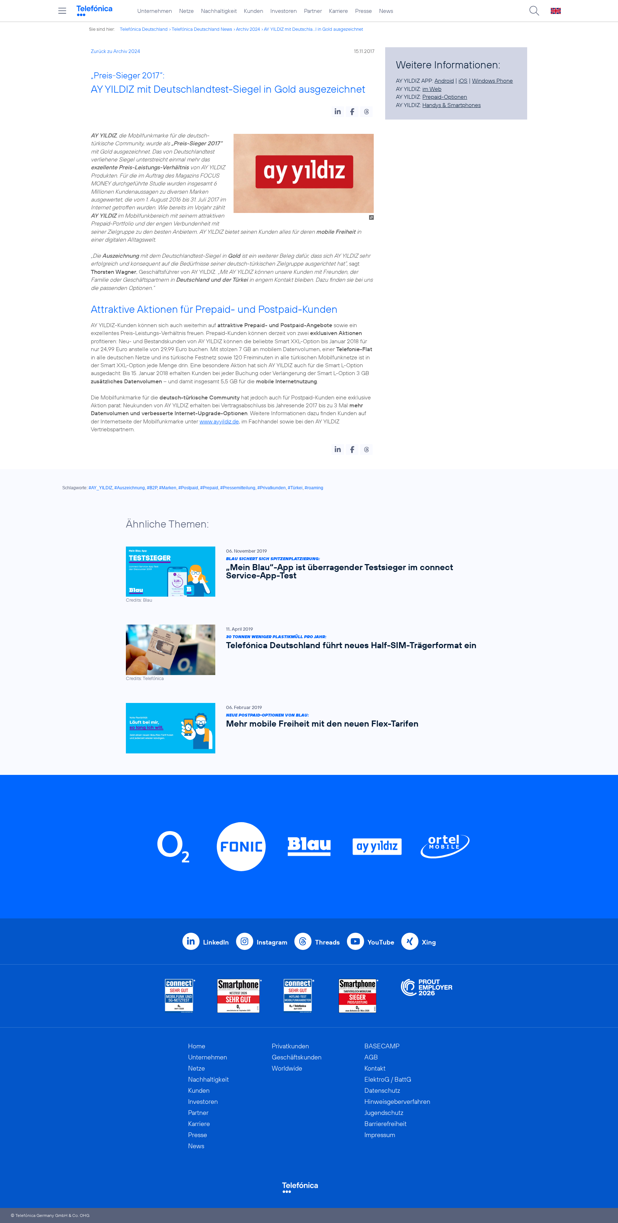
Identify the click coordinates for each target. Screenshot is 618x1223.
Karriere (338, 10)
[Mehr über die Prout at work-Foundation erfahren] (426, 996)
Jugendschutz (383, 1112)
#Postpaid (188, 487)
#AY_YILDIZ (100, 487)
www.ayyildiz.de (219, 421)
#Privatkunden (272, 487)
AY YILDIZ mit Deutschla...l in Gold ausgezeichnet (313, 29)
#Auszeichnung (129, 487)
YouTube (381, 942)
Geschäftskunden (297, 1057)
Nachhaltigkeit (219, 10)
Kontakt (375, 1068)
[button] (338, 111)
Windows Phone (492, 80)
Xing (429, 942)
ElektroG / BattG (387, 1079)
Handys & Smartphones (451, 104)
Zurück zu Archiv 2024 (115, 51)
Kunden (253, 10)
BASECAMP (381, 1046)
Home (196, 1046)
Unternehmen (154, 10)
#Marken (167, 487)
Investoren (283, 10)
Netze (186, 10)
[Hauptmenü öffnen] (62, 10)
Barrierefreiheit (385, 1124)
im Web (431, 88)
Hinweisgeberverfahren (397, 1101)
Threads (327, 942)
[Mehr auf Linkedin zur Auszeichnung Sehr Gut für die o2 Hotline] (299, 996)
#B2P (152, 487)
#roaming (314, 487)
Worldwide (287, 1068)
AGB (371, 1057)
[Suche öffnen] (534, 10)
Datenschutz (382, 1090)
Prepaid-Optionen (444, 96)
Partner (313, 10)
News (386, 10)
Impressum (379, 1135)
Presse (363, 10)
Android (444, 80)
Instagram (272, 942)
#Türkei (295, 487)
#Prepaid (209, 487)
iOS (462, 80)
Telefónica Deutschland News (202, 29)
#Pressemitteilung (237, 487)
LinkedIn (216, 942)
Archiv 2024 (248, 29)
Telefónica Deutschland (144, 29)
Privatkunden (290, 1046)
